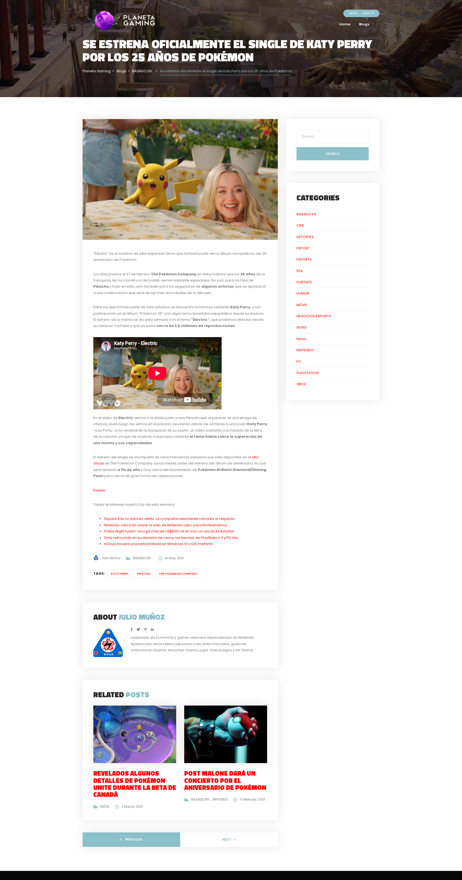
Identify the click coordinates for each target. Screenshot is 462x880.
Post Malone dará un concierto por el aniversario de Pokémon (225, 780)
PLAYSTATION (308, 372)
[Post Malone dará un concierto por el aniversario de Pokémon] (227, 734)
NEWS (301, 327)
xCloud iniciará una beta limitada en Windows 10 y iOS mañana (158, 543)
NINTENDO (220, 799)
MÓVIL (105, 806)
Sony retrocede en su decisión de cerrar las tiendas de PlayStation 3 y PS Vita (171, 537)
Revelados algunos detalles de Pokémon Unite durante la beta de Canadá (134, 783)
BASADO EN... (143, 558)
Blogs (364, 24)
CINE (300, 225)
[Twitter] (138, 629)
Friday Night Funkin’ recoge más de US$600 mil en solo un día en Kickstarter (169, 531)
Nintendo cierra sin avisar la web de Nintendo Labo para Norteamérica (165, 525)
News (301, 338)
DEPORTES (305, 236)
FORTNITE (304, 282)
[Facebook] (132, 629)
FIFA (300, 270)
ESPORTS (304, 259)
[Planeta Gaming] (121, 20)
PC (299, 361)
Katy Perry (120, 574)
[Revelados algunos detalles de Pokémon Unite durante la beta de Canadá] (136, 734)
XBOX (301, 384)
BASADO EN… (307, 214)
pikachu (144, 574)
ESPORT (303, 248)
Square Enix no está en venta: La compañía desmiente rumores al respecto (169, 518)
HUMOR (303, 293)
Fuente (99, 490)
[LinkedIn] (152, 629)
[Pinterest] (145, 629)
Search (333, 153)
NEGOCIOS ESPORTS (314, 316)
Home (344, 24)
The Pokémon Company (178, 574)
